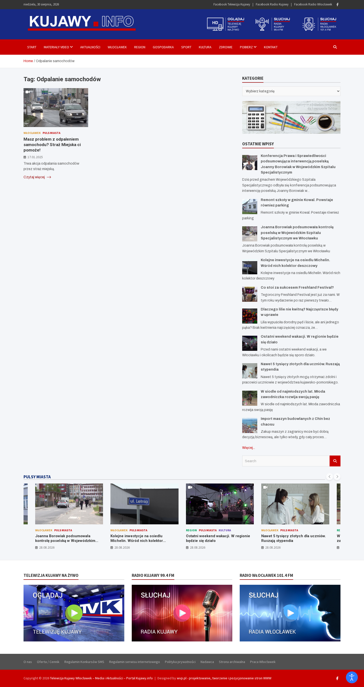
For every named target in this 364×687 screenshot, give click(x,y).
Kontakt (271, 47)
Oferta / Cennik (48, 662)
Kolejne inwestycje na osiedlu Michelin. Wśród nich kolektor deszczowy (93, 541)
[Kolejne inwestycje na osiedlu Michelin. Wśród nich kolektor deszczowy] (249, 266)
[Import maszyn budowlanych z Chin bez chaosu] (249, 425)
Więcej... (248, 448)
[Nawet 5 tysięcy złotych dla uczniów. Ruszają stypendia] (249, 370)
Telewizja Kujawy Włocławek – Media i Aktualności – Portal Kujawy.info (101, 678)
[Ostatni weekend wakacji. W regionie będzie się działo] (249, 343)
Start (31, 47)
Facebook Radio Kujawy (272, 4)
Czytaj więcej (35, 177)
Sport (186, 47)
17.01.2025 (35, 156)
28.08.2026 (78, 547)
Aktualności (90, 47)
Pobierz (246, 47)
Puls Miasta (51, 132)
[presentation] (329, 476)
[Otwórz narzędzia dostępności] (352, 677)
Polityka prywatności (180, 662)
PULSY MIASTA (37, 477)
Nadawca (207, 662)
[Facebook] (337, 4)
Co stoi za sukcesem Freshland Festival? (297, 287)
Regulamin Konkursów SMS (84, 662)
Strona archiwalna (232, 662)
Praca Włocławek (263, 662)
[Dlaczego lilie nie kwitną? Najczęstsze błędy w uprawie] (249, 316)
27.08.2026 (304, 547)
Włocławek (117, 47)
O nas (28, 662)
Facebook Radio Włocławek (313, 4)
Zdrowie (226, 47)
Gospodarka (163, 47)
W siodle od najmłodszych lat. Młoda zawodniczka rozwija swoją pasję (325, 538)
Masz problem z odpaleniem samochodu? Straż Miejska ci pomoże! (52, 145)
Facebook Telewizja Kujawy (231, 4)
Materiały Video (56, 47)
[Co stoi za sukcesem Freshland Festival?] (249, 294)
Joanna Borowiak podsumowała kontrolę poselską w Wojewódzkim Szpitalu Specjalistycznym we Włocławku (297, 232)
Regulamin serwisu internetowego (134, 662)
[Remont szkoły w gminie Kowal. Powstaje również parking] (249, 206)
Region (139, 47)
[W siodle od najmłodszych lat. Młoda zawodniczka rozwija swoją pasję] (249, 398)
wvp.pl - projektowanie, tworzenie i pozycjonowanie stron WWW (224, 678)
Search (335, 461)
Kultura (205, 47)
